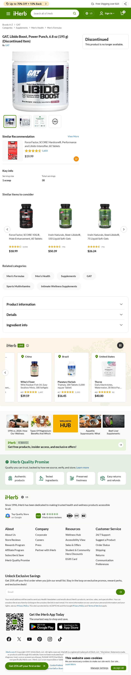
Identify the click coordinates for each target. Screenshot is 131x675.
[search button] (75, 13)
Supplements (22, 27)
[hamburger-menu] (8, 14)
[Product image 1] (10, 121)
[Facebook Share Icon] (9, 639)
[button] (125, 3)
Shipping (100, 549)
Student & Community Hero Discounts (78, 551)
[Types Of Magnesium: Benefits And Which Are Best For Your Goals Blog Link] (41, 425)
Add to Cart (26, 226)
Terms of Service (95, 606)
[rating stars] (33, 150)
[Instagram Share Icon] (49, 639)
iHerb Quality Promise (17, 560)
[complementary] (58, 665)
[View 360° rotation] (55, 121)
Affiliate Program (14, 549)
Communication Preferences (104, 562)
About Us (10, 534)
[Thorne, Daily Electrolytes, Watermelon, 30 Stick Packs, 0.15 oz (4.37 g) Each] (109, 372)
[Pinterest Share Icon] (39, 639)
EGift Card (71, 558)
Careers (39, 539)
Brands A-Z (7, 24)
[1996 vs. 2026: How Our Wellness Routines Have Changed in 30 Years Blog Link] (17, 425)
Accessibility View (75, 539)
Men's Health (37, 27)
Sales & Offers (73, 544)
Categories (7, 27)
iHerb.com (10, 652)
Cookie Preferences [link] (58, 665)
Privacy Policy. (23, 606)
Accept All (118, 667)
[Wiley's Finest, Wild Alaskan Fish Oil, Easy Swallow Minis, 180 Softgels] (34, 372)
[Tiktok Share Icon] (60, 639)
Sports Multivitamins (18, 286)
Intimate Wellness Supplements (59, 286)
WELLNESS (65, 424)
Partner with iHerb (45, 549)
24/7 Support (103, 534)
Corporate (41, 534)
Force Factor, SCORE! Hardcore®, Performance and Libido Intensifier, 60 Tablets (50, 144)
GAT (18, 24)
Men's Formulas (54, 27)
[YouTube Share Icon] (29, 639)
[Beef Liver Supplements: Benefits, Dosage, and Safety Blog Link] (114, 425)
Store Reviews (13, 539)
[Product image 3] (40, 121)
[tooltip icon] (27, 345)
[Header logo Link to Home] (20, 13)
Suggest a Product (106, 539)
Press (38, 544)
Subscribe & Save (14, 555)
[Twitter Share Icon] (19, 639)
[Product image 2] (25, 121)
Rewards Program (15, 544)
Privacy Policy (78, 606)
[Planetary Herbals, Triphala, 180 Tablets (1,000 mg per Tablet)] (71, 372)
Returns (100, 555)
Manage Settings (99, 667)
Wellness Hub (73, 534)
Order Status (103, 544)
